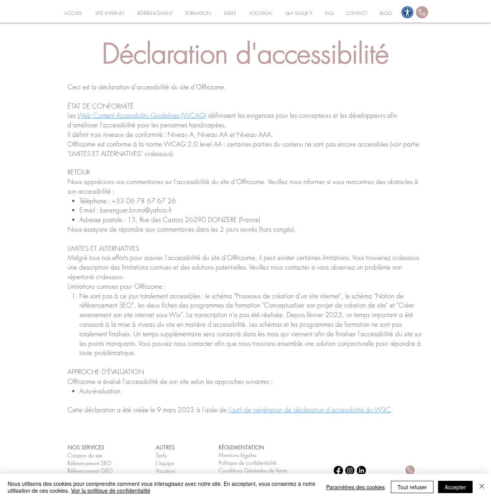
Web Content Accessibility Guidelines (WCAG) (141, 115)
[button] (110, 13)
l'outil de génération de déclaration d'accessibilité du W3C (310, 409)
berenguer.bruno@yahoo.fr (136, 210)
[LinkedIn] (361, 470)
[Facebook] (338, 470)
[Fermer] (481, 487)
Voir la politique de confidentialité (110, 490)
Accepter (455, 487)
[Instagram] (349, 470)
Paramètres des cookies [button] (355, 487)
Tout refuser (412, 487)
